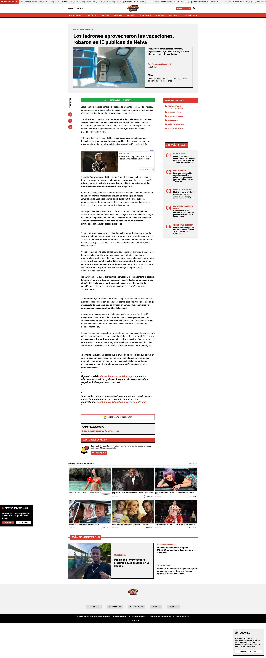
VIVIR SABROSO (190, 15)
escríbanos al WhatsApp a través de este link (121, 402)
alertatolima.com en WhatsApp (116, 376)
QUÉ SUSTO (174, 15)
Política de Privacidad (120, 616)
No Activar (23, 523)
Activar (8, 523)
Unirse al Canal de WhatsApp (119, 100)
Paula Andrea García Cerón (162, 64)
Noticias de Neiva (175, 116)
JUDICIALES (91, 15)
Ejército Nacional (176, 124)
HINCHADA (118, 15)
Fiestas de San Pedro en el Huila (175, 107)
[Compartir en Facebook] (70, 114)
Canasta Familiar (7, 2)
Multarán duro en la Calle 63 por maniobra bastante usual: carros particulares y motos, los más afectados (183, 195)
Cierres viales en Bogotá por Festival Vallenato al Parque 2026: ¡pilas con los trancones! (183, 231)
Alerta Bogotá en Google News (120, 417)
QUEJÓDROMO (75, 15)
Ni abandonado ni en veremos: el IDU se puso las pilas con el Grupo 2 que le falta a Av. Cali (183, 214)
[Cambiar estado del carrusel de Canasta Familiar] (17, 2)
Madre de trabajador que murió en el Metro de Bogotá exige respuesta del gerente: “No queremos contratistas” (184, 159)
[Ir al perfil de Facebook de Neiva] (133, 599)
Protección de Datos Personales (160, 616)
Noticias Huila (113, 431)
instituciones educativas (94, 431)
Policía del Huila (175, 129)
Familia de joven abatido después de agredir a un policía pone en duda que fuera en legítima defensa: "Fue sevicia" (183, 177)
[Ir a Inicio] (133, 8)
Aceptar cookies (246, 651)
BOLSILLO (131, 15)
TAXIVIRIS (104, 15)
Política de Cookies (248, 646)
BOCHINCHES (145, 15)
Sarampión (173, 120)
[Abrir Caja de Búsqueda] (194, 8)
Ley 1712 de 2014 (133, 620)
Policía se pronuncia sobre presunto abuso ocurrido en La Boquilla (132, 562)
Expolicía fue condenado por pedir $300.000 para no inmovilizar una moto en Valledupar (176, 550)
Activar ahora (99, 453)
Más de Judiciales (86, 537)
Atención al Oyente (138, 616)
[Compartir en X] (70, 121)
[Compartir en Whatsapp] (70, 127)
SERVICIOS (160, 15)
